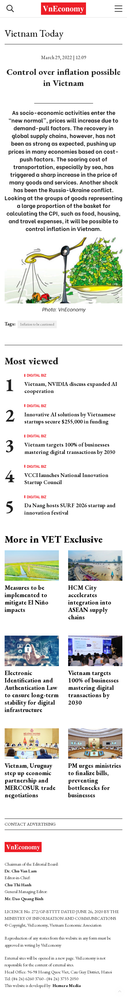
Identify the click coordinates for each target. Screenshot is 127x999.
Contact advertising (30, 824)
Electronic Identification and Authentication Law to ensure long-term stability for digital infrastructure (32, 691)
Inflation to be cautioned (37, 324)
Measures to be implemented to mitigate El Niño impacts (26, 599)
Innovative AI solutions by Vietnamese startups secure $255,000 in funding (70, 418)
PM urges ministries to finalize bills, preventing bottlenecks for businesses (94, 780)
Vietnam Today (34, 33)
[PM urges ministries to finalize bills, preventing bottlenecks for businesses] (95, 742)
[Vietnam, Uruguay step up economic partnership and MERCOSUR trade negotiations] (32, 742)
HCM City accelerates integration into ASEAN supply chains (89, 602)
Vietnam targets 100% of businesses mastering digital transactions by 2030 (69, 448)
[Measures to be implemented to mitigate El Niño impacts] (32, 564)
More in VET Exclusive (54, 539)
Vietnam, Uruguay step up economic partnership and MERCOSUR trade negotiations (30, 780)
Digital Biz (37, 375)
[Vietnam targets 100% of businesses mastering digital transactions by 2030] (95, 650)
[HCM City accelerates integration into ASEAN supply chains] (95, 564)
